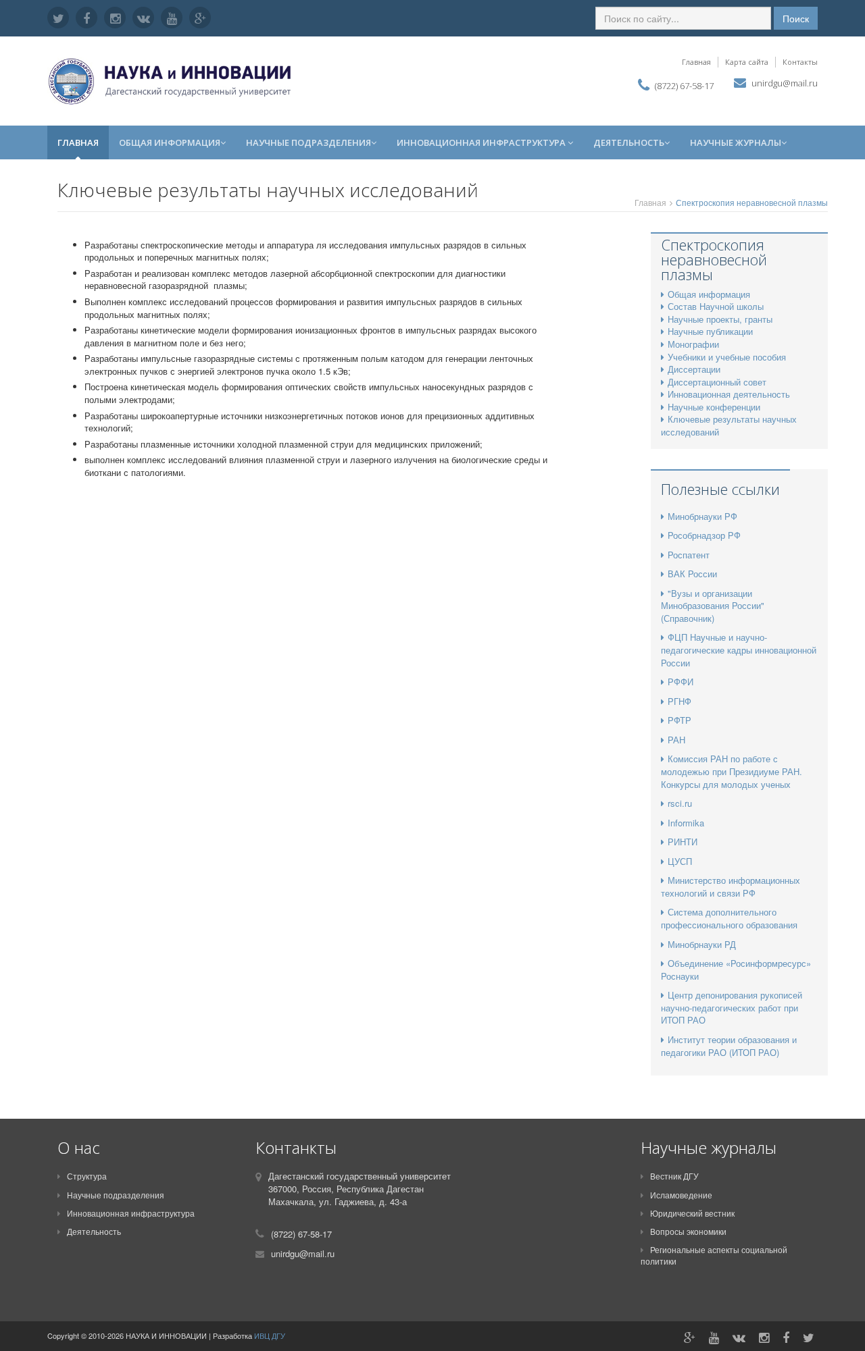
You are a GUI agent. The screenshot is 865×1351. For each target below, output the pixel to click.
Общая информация (169, 142)
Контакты (800, 62)
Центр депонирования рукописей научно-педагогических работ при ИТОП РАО (731, 1007)
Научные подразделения (308, 142)
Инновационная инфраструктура (482, 142)
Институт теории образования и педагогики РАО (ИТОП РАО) (729, 1046)
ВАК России (692, 573)
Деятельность (628, 142)
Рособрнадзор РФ (704, 535)
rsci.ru (680, 803)
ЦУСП (680, 861)
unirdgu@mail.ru (784, 83)
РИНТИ (682, 841)
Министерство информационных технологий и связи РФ (730, 886)
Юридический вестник (692, 1213)
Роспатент (689, 554)
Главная (696, 62)
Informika (686, 822)
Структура (87, 1176)
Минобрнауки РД (702, 944)
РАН (676, 739)
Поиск (796, 18)
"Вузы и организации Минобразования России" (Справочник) (712, 606)
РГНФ (679, 701)
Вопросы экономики (688, 1231)
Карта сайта (746, 62)
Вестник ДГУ (674, 1176)
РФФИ (680, 681)
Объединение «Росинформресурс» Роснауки (736, 969)
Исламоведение (681, 1194)
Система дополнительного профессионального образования (729, 918)
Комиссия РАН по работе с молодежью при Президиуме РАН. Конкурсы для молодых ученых (731, 771)
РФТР (679, 720)
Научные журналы (735, 142)
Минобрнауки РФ (702, 516)
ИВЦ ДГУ (269, 1335)
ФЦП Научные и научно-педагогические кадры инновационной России (738, 649)
